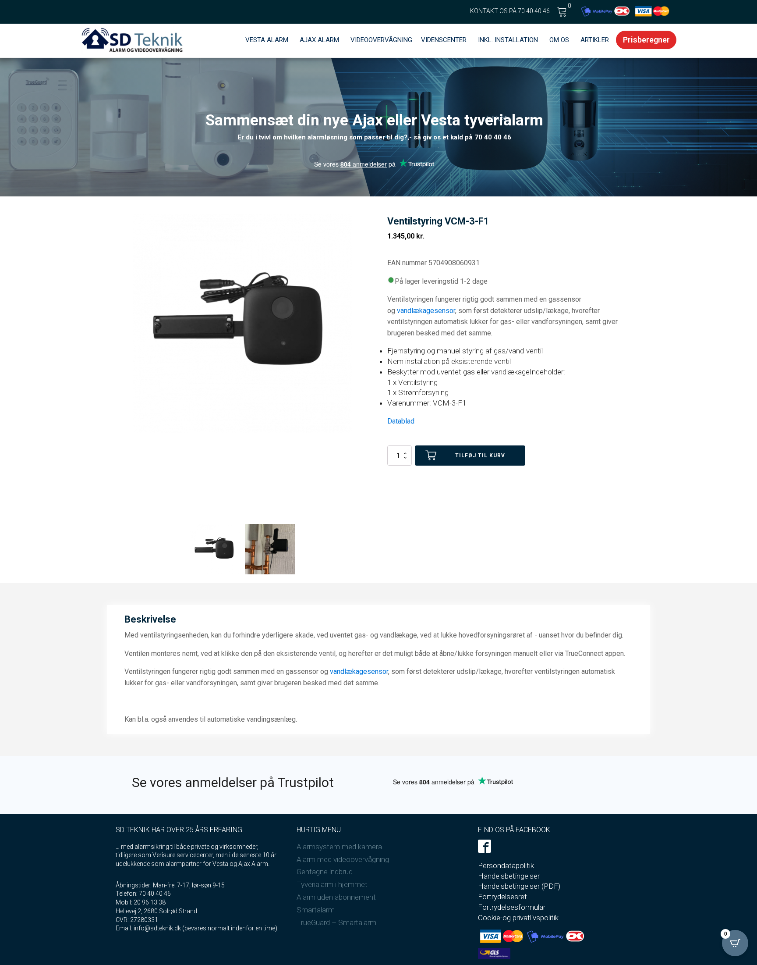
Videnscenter (444, 40)
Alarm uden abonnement (336, 897)
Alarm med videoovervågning (343, 859)
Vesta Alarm (266, 40)
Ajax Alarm (319, 40)
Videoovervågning (381, 40)
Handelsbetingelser (509, 876)
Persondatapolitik (506, 865)
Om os (559, 40)
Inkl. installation (508, 40)
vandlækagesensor (426, 310)
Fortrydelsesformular (511, 907)
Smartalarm (316, 909)
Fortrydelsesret (502, 896)
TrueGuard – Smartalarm (336, 922)
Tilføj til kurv (480, 455)
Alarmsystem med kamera (339, 846)
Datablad (400, 421)
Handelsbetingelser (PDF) (519, 886)
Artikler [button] (594, 40)
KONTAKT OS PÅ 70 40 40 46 (510, 10)
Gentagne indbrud (325, 871)
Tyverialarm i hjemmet (332, 884)
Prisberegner (646, 39)
